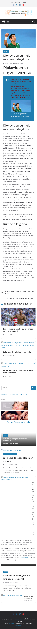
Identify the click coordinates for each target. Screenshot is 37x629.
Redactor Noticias (18, 63)
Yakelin (17, 448)
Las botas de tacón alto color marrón (18, 443)
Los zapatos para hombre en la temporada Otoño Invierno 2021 (33, 482)
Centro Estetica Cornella (18, 422)
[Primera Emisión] (3, 21)
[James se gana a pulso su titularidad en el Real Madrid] (18, 309)
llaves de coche (24, 541)
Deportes (6, 51)
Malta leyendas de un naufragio (28, 580)
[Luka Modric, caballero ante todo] (18, 343)
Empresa (6, 555)
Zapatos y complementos (10, 437)
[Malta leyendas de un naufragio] (11, 581)
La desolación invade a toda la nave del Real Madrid (18, 371)
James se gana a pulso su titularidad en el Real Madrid (18, 330)
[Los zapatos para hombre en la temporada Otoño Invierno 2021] (16, 489)
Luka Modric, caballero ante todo (17, 352)
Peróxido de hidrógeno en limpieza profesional (16, 560)
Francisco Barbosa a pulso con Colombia (19, 298)
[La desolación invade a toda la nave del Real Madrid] (18, 364)
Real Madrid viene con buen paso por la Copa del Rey (19, 292)
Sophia (16, 566)
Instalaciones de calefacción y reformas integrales (16, 394)
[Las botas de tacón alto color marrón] (18, 433)
